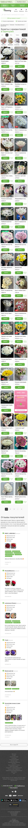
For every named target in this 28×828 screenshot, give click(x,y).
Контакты (14, 763)
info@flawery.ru (15, 820)
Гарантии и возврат (14, 766)
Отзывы (14, 755)
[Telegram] (15, 791)
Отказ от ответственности (14, 769)
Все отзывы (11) (14, 744)
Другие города (14, 780)
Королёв (17, 779)
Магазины (14, 754)
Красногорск (22, 779)
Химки (24, 777)
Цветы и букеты (4, 5)
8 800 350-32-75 (7, 786)
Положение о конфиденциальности (14, 767)
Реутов (11, 777)
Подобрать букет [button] (21, 1)
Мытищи (20, 777)
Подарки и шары (13, 5)
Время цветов (9, 671)
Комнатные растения (22, 5)
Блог (14, 773)
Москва (4, 777)
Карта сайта (14, 772)
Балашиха (5, 779)
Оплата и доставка (14, 756)
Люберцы (16, 777)
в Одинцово (7, 31)
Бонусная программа (14, 759)
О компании (14, 758)
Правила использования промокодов (14, 770)
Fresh (6, 640)
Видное (7, 777)
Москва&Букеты (9, 570)
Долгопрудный (11, 779)
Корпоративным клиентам (14, 762)
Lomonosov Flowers (10, 603)
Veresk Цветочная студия (12, 703)
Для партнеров (14, 761)
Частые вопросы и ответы (14, 765)
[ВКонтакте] (12, 791)
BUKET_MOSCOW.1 (10, 533)
